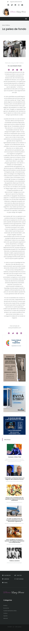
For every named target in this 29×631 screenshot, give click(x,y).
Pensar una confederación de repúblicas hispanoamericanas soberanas (14, 499)
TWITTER (19, 575)
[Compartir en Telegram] (17, 70)
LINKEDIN (6, 579)
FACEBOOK (7, 575)
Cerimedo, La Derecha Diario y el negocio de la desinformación (14, 478)
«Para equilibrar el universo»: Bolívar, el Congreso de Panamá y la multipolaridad (14, 541)
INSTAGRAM (19, 579)
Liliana (18, 12)
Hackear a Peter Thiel (14, 457)
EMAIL (6, 582)
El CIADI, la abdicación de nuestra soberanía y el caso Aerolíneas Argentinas (14, 520)
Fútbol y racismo (15, 561)
